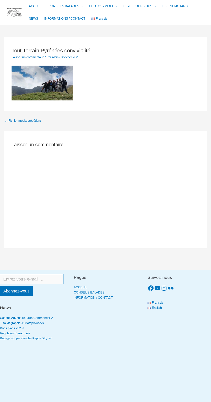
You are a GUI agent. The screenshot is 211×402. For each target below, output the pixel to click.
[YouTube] (157, 288)
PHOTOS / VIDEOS (103, 6)
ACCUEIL (35, 6)
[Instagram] (164, 288)
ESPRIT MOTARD (175, 6)
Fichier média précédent (23, 120)
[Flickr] (170, 288)
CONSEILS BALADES (63, 6)
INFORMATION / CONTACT (93, 297)
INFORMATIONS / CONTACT (64, 18)
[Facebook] (151, 288)
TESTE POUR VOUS (137, 6)
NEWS (33, 18)
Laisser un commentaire (28, 57)
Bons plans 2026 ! (12, 328)
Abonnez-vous (16, 291)
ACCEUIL (80, 287)
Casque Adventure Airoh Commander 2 (26, 317)
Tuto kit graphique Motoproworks (22, 323)
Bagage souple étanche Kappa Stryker (26, 338)
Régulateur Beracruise (15, 333)
